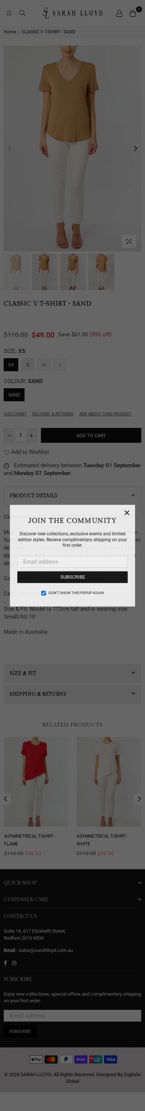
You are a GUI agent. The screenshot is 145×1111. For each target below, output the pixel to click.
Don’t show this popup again (76, 593)
